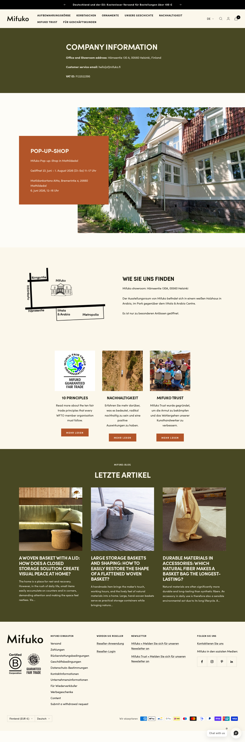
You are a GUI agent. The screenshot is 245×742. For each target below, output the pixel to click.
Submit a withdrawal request (69, 704)
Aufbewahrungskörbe (54, 15)
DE (208, 18)
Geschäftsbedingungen (66, 661)
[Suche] (220, 18)
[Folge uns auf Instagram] (212, 662)
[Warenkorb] (236, 18)
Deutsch (41, 718)
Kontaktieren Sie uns (210, 643)
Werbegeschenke (62, 692)
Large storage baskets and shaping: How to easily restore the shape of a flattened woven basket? (120, 568)
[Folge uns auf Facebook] (202, 662)
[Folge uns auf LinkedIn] (232, 662)
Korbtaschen (86, 15)
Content (56, 698)
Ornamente (110, 15)
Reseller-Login (106, 651)
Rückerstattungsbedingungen (70, 655)
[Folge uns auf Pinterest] (222, 662)
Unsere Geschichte (139, 15)
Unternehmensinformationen (69, 679)
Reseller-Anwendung (110, 643)
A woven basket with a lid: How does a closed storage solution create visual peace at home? (49, 565)
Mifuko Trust (47, 22)
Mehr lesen (75, 432)
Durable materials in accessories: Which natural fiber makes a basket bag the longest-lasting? (191, 568)
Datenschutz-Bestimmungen (69, 667)
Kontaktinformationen (65, 674)
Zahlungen (58, 649)
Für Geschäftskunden (79, 22)
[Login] (228, 18)
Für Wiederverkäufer (64, 686)
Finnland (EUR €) (19, 718)
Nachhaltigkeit (170, 15)
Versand (56, 643)
